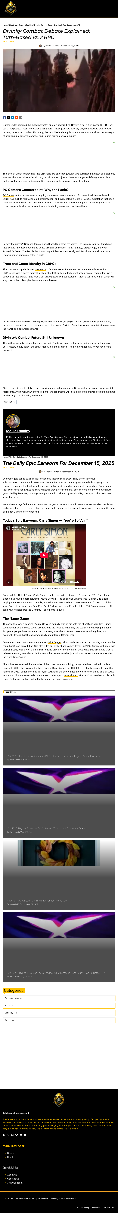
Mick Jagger (54, 642)
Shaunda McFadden (17, 904)
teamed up (73, 671)
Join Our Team (15, 1182)
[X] (8, 117)
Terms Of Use (108, 1207)
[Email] (20, 117)
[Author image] (40, 45)
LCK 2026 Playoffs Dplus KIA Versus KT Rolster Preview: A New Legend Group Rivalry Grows (56, 756)
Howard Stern (71, 675)
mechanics (40, 269)
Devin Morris (14, 760)
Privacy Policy (83, 1207)
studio (60, 202)
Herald (10, 1157)
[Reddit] (16, 117)
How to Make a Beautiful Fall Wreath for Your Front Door (37, 900)
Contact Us (13, 1178)
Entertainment (9, 41)
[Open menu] (113, 9)
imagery (92, 343)
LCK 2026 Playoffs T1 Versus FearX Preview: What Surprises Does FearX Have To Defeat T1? (56, 973)
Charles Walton (52, 472)
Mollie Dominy (52, 46)
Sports (10, 1153)
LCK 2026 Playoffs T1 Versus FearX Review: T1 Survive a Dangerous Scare (46, 828)
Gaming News (10, 402)
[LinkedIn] (12, 117)
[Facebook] (4, 117)
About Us (12, 1174)
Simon (95, 646)
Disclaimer (95, 1207)
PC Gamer (8, 195)
